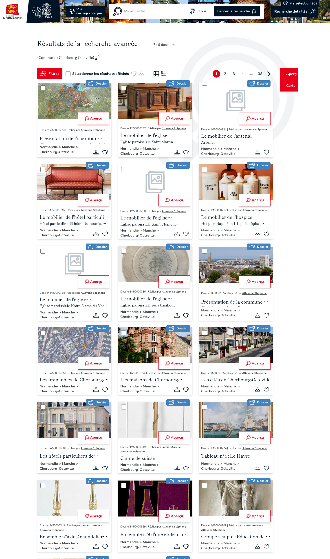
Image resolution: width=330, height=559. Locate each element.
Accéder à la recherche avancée (294, 11)
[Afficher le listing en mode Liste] (165, 73)
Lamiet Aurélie (169, 447)
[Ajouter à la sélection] (103, 152)
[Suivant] (260, 74)
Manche (71, 147)
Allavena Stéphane (94, 130)
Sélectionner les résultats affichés (102, 73)
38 (252, 73)
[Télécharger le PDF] (94, 152)
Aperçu (94, 118)
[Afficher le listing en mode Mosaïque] (158, 73)
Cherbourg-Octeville (58, 152)
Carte (288, 85)
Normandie (51, 147)
